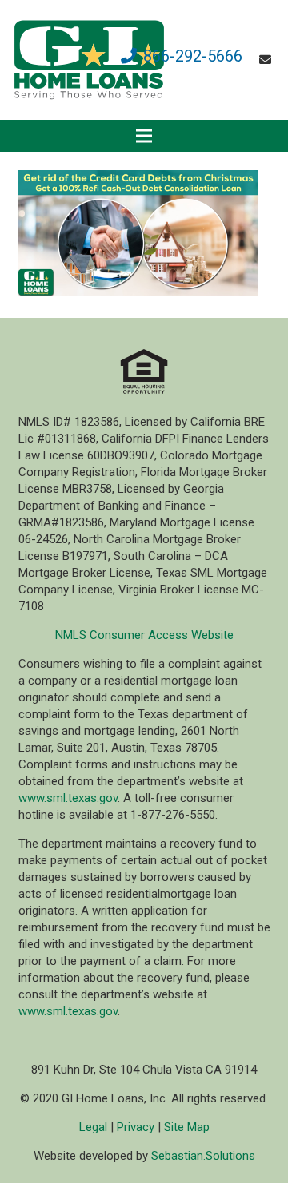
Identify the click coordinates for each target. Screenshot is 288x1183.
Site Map (187, 1127)
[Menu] (144, 136)
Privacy (135, 1127)
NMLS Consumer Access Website (144, 635)
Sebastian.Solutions (203, 1156)
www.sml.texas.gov (68, 798)
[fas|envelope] (267, 60)
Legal (93, 1127)
